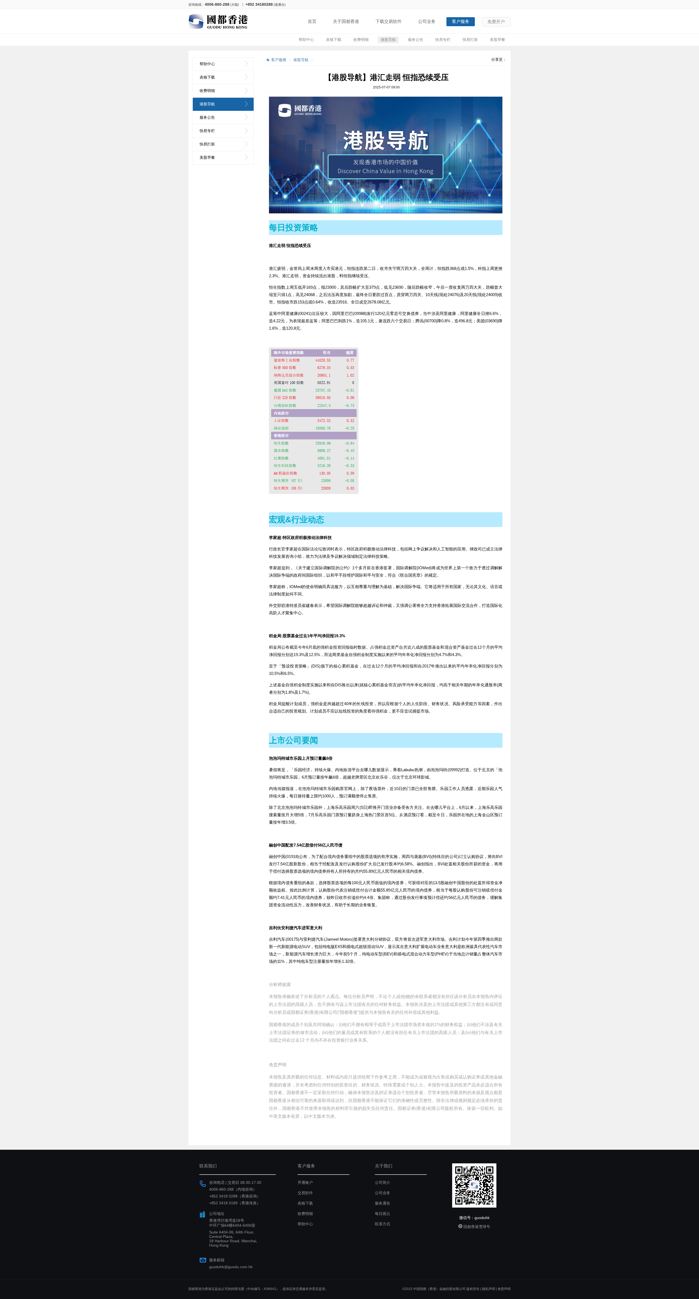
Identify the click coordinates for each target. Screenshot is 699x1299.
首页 (312, 21)
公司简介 (382, 1182)
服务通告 (382, 1203)
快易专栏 (443, 39)
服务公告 (415, 39)
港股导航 (388, 39)
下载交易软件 (388, 21)
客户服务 (460, 21)
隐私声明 (488, 1289)
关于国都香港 (346, 21)
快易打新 (470, 39)
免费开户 (496, 21)
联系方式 (382, 1224)
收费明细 (361, 39)
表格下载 (333, 39)
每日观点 (382, 1213)
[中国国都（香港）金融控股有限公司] (218, 30)
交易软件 (305, 1193)
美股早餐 (497, 39)
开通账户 (305, 1182)
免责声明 (504, 1289)
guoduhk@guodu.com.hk (231, 1267)
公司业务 (427, 21)
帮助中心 (306, 39)
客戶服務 (278, 60)
